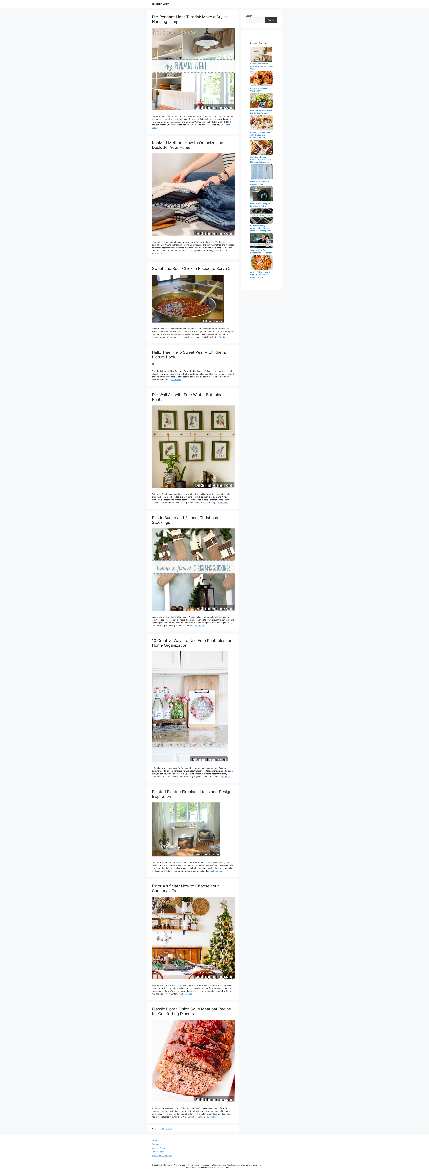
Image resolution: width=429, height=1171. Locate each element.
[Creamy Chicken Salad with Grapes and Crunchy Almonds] (261, 122)
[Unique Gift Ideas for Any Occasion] (261, 171)
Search (249, 16)
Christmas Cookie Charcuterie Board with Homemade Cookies (260, 159)
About (154, 1140)
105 (162, 1128)
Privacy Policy (158, 1152)
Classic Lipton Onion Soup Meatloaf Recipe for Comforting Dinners (191, 1011)
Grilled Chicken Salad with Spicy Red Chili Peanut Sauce (260, 274)
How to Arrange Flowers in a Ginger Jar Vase (261, 111)
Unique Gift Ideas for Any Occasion (259, 182)
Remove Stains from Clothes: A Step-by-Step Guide (261, 66)
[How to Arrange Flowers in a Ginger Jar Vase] (261, 100)
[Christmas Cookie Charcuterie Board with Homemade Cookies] (261, 147)
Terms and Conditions (162, 1155)
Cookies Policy (158, 1148)
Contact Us (157, 1144)
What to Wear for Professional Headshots (261, 251)
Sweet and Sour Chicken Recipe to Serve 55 (192, 268)
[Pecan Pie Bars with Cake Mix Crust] (261, 78)
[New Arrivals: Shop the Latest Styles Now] (261, 193)
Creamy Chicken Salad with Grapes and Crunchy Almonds (260, 135)
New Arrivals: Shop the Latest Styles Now (260, 204)
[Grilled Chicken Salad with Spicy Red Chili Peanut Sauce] (261, 262)
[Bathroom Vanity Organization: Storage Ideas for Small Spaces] (261, 216)
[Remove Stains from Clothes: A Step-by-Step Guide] (261, 54)
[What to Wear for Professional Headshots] (261, 240)
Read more (157, 253)
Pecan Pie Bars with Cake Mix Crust (259, 89)
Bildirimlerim (160, 4)
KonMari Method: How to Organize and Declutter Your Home (187, 145)
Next (168, 1128)
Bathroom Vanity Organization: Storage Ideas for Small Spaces (260, 228)
